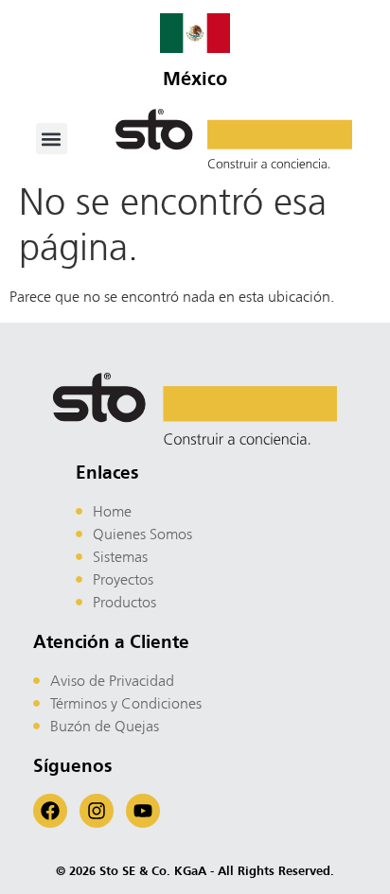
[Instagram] (97, 811)
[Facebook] (50, 811)
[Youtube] (143, 811)
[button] (51, 138)
